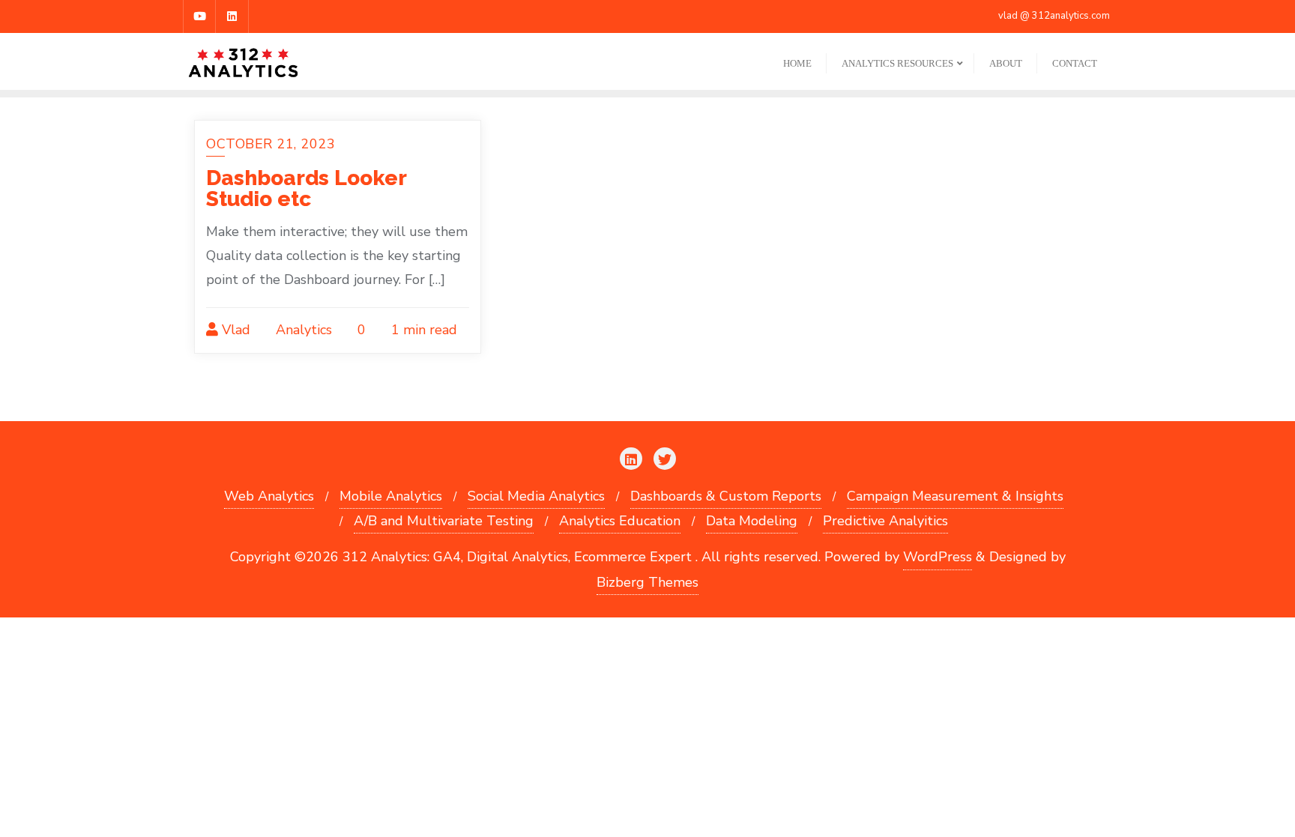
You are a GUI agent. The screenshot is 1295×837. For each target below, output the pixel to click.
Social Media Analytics (536, 496)
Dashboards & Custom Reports (725, 496)
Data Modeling (751, 521)
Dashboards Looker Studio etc (306, 188)
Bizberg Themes (647, 582)
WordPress (937, 557)
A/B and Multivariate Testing (444, 521)
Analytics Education (619, 521)
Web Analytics (269, 496)
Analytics (302, 330)
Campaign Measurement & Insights (955, 496)
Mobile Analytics (390, 496)
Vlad (234, 330)
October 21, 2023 (270, 144)
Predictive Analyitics (885, 521)
